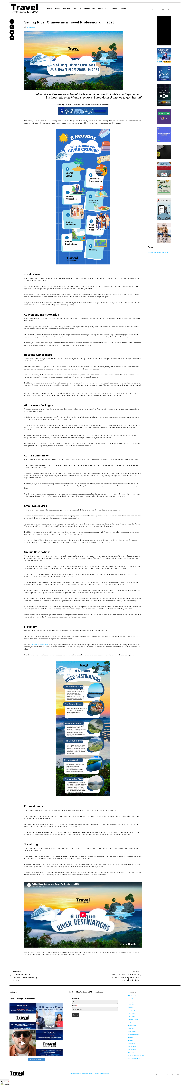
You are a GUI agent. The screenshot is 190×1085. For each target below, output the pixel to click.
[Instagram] (167, 1074)
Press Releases (132, 1025)
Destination (130, 1005)
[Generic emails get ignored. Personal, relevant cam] (23, 1043)
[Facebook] (156, 1074)
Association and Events (134, 999)
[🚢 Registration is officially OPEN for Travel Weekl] (23, 1016)
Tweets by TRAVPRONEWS (158, 252)
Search (123, 8)
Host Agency (131, 1013)
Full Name (75, 998)
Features (66, 8)
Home (49, 8)
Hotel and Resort (132, 1019)
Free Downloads (132, 1011)
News (57, 8)
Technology (131, 1043)
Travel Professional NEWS (135, 1055)
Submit (75, 1015)
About (91, 1073)
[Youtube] (178, 1074)
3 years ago (31, 27)
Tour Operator (131, 1046)
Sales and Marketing (133, 1034)
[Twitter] (162, 1072)
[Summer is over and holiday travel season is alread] (49, 1016)
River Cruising (131, 1031)
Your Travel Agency (133, 1058)
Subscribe (113, 8)
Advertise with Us (75, 1073)
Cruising (130, 1002)
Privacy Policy (104, 1073)
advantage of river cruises (39, 645)
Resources (102, 8)
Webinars (77, 8)
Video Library (89, 8)
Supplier (130, 1037)
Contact (96, 1073)
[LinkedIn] (172, 1074)
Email (74, 1006)
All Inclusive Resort (133, 996)
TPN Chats (130, 1052)
